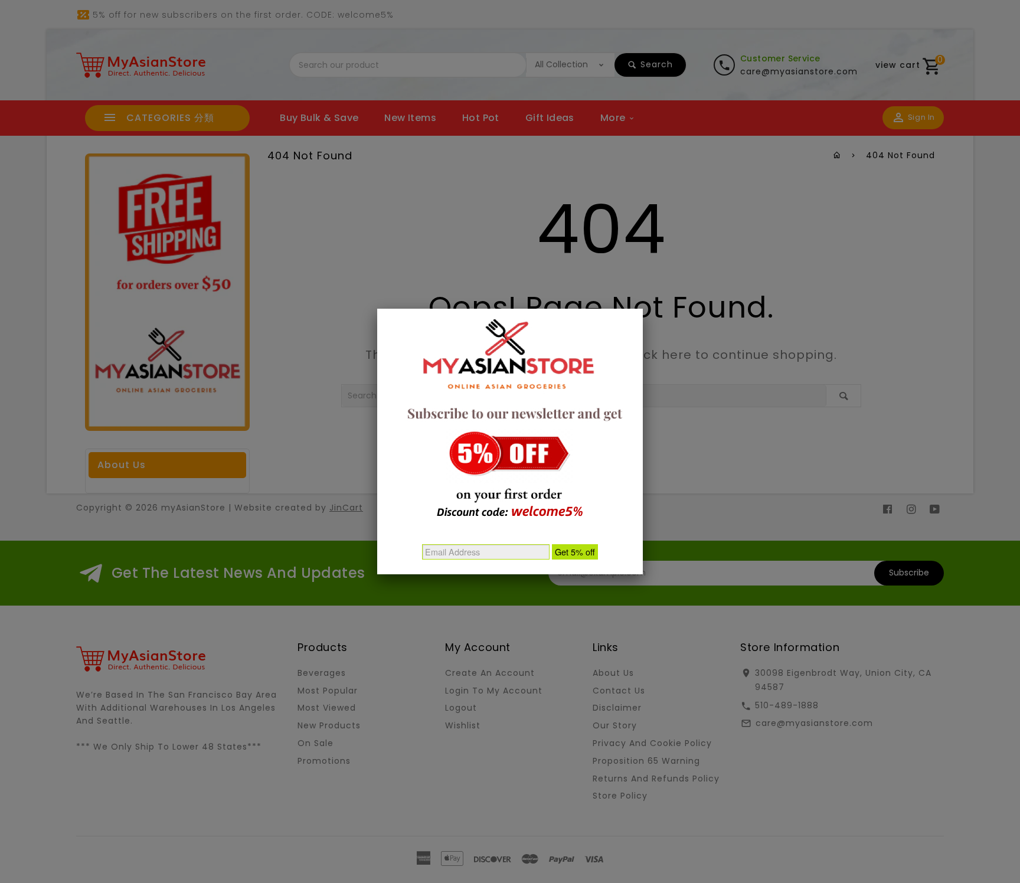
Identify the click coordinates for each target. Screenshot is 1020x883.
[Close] (642, 308)
